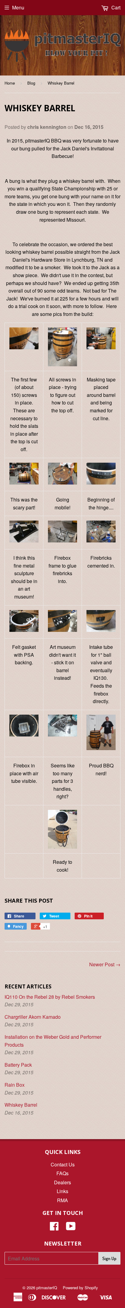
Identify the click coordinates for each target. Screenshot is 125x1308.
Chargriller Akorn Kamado (33, 1016)
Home (10, 83)
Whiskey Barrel (21, 1104)
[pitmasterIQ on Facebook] (54, 1227)
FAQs (62, 1173)
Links (62, 1191)
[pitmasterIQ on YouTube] (71, 1227)
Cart (115, 7)
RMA (62, 1200)
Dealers (62, 1182)
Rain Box (15, 1084)
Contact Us (63, 1164)
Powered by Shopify (80, 1287)
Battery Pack (18, 1064)
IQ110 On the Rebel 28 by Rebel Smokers (50, 996)
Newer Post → (104, 964)
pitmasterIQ (46, 1287)
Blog (31, 83)
